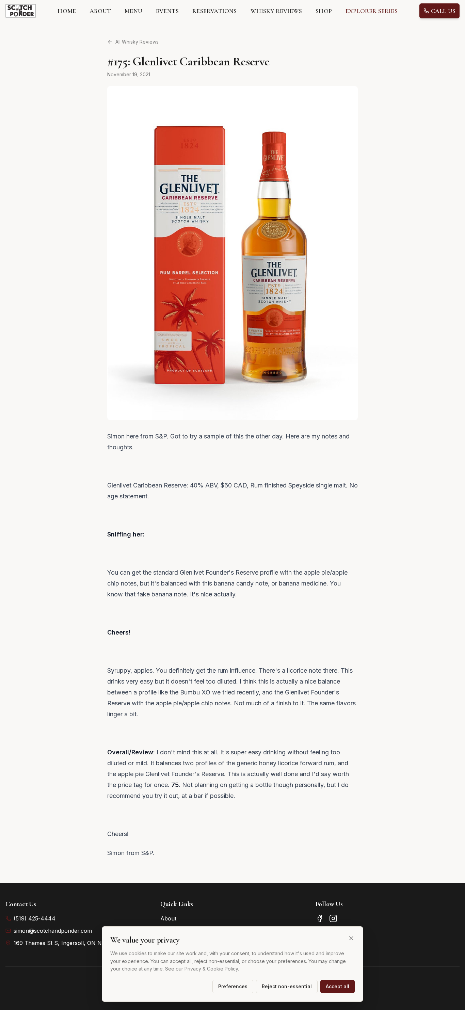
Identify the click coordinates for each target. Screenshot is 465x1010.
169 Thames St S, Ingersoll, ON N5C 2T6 (67, 943)
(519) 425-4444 (34, 918)
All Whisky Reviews (137, 42)
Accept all (337, 986)
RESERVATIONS (214, 11)
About (168, 918)
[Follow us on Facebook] (320, 918)
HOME (67, 11)
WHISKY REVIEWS (276, 11)
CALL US (443, 11)
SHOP (324, 11)
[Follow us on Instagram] (333, 918)
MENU (133, 11)
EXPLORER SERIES (372, 11)
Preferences (232, 986)
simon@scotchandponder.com (53, 930)
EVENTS (167, 11)
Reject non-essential (287, 986)
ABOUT (100, 11)
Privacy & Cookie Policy (211, 969)
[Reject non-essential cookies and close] (351, 938)
